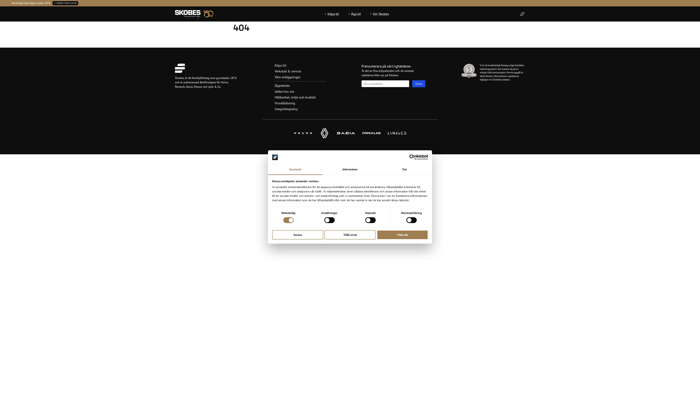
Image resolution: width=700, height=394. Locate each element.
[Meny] (522, 14)
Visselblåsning (285, 103)
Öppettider (282, 85)
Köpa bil (333, 14)
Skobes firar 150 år (66, 3)
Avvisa (297, 234)
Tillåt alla (402, 234)
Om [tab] (404, 169)
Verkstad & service (288, 71)
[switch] (329, 220)
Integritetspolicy (286, 109)
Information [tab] (350, 169)
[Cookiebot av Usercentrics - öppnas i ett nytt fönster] (412, 157)
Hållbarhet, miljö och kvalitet (295, 97)
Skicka (418, 83)
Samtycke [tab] (295, 169)
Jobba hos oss (284, 91)
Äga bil (356, 14)
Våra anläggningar (287, 77)
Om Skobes (381, 14)
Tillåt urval (350, 234)
